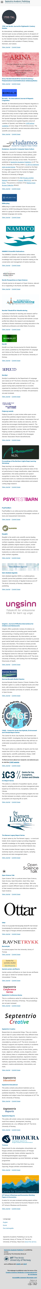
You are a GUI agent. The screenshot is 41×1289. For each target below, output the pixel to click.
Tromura (5, 1145)
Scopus (20, 180)
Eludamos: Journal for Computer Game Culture (18, 149)
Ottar (3, 922)
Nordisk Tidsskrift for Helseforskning (14, 310)
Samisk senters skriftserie (11, 969)
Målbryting (5, 203)
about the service (30, 1242)
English (5, 1222)
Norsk (5, 1225)
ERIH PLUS (27, 180)
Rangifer (5, 534)
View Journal (6, 47)
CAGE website (14, 762)
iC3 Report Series (8, 780)
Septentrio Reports (8, 1116)
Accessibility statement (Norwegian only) (24, 1277)
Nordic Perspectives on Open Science (14, 280)
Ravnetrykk (6, 946)
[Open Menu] (2, 2)
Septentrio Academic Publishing (20, 162)
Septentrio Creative (8, 1029)
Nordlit (4, 344)
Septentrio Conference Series (12, 995)
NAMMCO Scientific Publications (13, 251)
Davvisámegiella (8, 1228)
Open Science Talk (8, 875)
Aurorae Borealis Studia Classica (13, 679)
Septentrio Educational (10, 1085)
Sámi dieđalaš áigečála (9, 573)
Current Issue (16, 47)
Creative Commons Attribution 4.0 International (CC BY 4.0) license (21, 1273)
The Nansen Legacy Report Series (13, 835)
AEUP (25, 1264)
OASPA (18, 1264)
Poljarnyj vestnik (7, 411)
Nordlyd (4, 375)
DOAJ (4, 183)
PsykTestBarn (6, 508)
